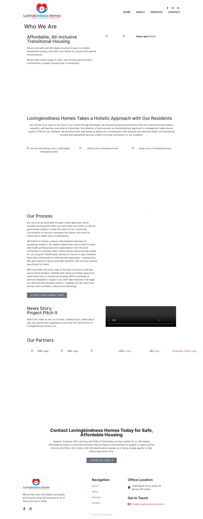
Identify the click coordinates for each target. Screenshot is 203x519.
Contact (174, 12)
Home (126, 12)
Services (156, 12)
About (140, 12)
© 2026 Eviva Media (101, 514)
